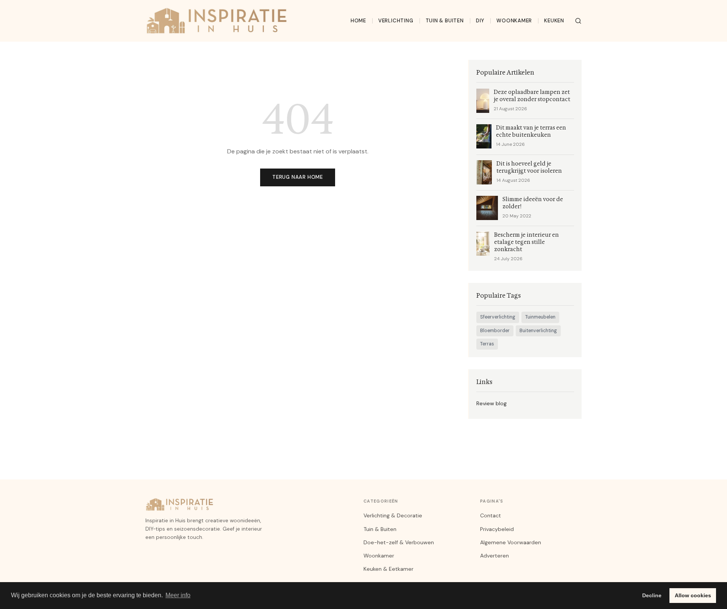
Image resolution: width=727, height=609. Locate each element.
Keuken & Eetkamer (388, 568)
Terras (487, 344)
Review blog (491, 403)
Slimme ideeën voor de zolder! (532, 203)
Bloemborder (495, 331)
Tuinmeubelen (540, 317)
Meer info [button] (177, 595)
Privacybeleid (497, 529)
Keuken (554, 20)
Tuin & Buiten (445, 20)
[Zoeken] (578, 20)
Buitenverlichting (538, 331)
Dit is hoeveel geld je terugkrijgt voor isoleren (529, 167)
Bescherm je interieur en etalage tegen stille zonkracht (526, 242)
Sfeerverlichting (497, 317)
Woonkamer (514, 20)
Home (358, 20)
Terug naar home (297, 177)
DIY (480, 20)
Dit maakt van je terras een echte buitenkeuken (531, 131)
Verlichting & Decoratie (393, 515)
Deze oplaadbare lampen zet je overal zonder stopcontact (532, 96)
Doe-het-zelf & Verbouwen (399, 542)
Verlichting (395, 20)
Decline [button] (651, 595)
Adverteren (494, 555)
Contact (490, 515)
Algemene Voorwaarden (510, 542)
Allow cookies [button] (693, 595)
